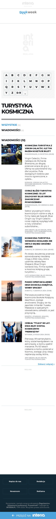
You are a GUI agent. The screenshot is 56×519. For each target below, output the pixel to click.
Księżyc (28, 316)
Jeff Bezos (30, 230)
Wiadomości (10, 130)
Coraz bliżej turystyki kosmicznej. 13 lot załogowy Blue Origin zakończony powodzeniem (38, 196)
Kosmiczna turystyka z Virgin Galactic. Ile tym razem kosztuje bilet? (38, 148)
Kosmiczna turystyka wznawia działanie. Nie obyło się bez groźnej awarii (38, 242)
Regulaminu (44, 503)
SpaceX (45, 316)
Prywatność (33, 505)
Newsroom (15, 491)
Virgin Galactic (40, 182)
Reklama (41, 491)
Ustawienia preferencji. (17, 505)
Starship (37, 316)
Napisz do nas (15, 481)
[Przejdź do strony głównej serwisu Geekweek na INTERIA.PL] (28, 12)
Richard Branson (33, 184)
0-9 (19, 92)
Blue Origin (40, 230)
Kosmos (28, 182)
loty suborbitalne (43, 231)
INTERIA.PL (11, 507)
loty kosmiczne (32, 275)
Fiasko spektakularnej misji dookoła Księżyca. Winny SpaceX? (39, 285)
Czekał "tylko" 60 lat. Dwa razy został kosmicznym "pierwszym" (37, 327)
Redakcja (41, 481)
